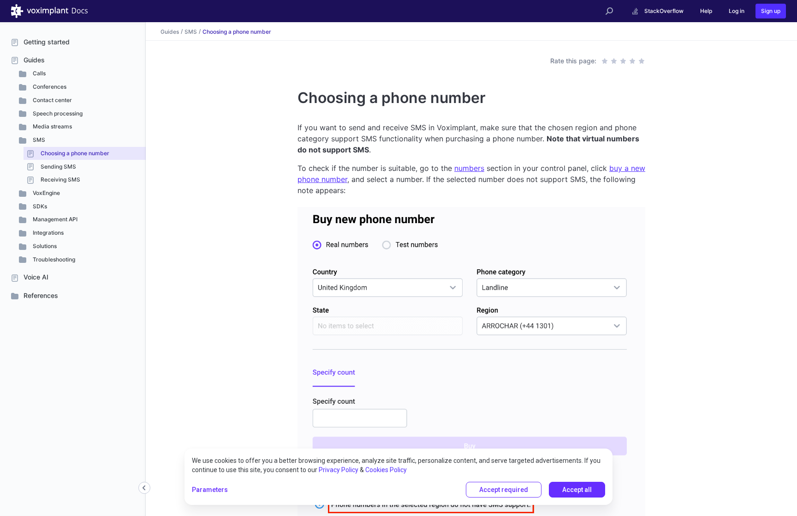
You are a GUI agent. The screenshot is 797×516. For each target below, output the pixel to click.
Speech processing (57, 113)
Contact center (51, 100)
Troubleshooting (53, 259)
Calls (38, 73)
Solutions (44, 246)
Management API (54, 219)
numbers (469, 168)
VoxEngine (45, 192)
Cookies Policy (386, 470)
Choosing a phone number (74, 153)
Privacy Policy (338, 470)
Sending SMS (57, 166)
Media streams (51, 126)
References (41, 295)
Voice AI (36, 277)
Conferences (48, 86)
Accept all (577, 489)
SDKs (39, 206)
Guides (34, 60)
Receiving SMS (59, 179)
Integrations (47, 232)
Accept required (503, 489)
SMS (38, 139)
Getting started (47, 42)
